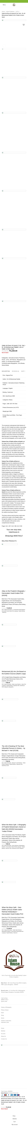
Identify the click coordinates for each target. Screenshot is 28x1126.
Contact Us (4, 1039)
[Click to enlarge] (4, 45)
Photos (10, 604)
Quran (2, 1018)
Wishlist (3, 1031)
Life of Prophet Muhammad (9, 679)
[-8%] (10, 554)
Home (3, 11)
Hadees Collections (6, 1020)
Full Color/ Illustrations (15, 600)
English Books (5, 600)
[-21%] (9, 634)
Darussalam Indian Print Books (13, 834)
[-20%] (10, 709)
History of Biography (6, 1007)
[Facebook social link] (14, 1)
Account (3, 1033)
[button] (3, 618)
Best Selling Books (20, 757)
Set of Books (21, 363)
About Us (3, 1036)
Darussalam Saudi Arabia (17, 599)
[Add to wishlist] (2, 354)
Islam (2, 1012)
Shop (2, 1015)
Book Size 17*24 (6, 599)
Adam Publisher (10, 11)
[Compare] (2, 356)
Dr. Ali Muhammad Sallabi (12, 361)
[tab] (6, 371)
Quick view (3, 622)
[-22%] (9, 870)
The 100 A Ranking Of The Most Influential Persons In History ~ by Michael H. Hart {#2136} (13, 748)
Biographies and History (8, 602)
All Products (13, 359)
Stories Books (5, 365)
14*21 (17, 11)
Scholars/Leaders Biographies (9, 363)
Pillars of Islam (5, 1010)
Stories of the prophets (14, 840)
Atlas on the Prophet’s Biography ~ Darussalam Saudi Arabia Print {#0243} (14, 593)
